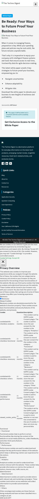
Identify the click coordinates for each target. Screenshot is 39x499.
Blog (3, 175)
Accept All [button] (15, 258)
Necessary (5, 299)
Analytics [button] (3, 457)
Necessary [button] (3, 296)
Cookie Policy (6, 219)
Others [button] (2, 486)
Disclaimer (5, 222)
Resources (5, 187)
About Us (5, 179)
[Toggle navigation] (35, 4)
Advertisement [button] (5, 471)
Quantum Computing (8, 201)
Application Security (8, 197)
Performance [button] (5, 443)
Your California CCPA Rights (10, 226)
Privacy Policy (6, 215)
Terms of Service (7, 234)
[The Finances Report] (3, 163)
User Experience (7, 205)
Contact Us (5, 183)
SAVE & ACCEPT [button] (5, 498)
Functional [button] (4, 429)
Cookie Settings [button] (6, 258)
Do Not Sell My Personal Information (13, 230)
